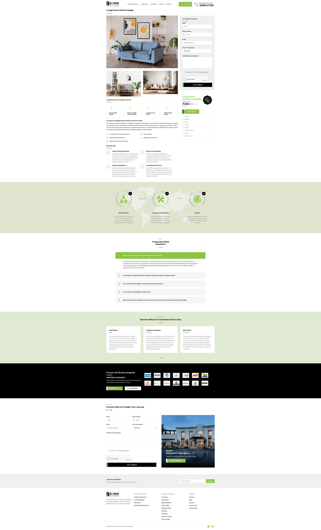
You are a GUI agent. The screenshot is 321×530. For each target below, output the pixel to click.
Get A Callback (198, 85)
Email (184, 39)
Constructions (133, 4)
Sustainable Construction (141, 505)
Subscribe (210, 481)
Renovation (137, 502)
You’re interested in (188, 47)
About (161, 4)
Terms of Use (193, 505)
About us (191, 497)
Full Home (164, 497)
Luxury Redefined (139, 500)
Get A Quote (191, 111)
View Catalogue (176, 460)
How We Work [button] (133, 388)
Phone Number (136, 416)
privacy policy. (204, 72)
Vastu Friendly (166, 519)
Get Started (112, 388)
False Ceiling (165, 505)
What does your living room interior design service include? (142, 255)
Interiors (144, 4)
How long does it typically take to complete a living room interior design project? (149, 275)
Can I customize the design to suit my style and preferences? (143, 283)
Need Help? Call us (207, 4)
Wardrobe (164, 511)
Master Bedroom (167, 502)
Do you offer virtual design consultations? (137, 292)
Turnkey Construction (140, 497)
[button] (159, 358)
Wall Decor (165, 513)
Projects (154, 4)
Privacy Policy (193, 508)
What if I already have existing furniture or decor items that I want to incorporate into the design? (155, 300)
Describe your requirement (190, 56)
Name (184, 23)
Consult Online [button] (185, 4)
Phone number (186, 31)
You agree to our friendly (197, 72)
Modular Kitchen (166, 508)
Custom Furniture (167, 516)
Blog (190, 500)
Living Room (165, 500)
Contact (168, 4)
